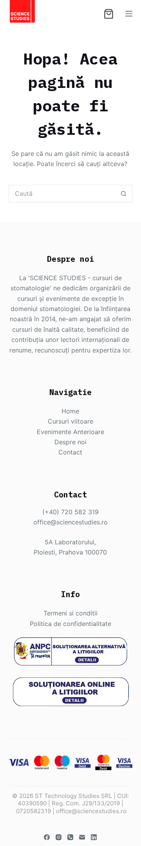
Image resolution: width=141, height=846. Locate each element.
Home (70, 411)
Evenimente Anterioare (70, 432)
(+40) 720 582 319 (70, 512)
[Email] (82, 837)
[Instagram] (58, 837)
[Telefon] (70, 837)
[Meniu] (128, 13)
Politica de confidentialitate (70, 624)
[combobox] (62, 193)
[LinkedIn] (94, 837)
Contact (70, 452)
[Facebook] (47, 837)
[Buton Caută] (123, 193)
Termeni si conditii (70, 613)
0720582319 (33, 811)
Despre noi (70, 442)
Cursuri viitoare (70, 421)
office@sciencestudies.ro (70, 522)
